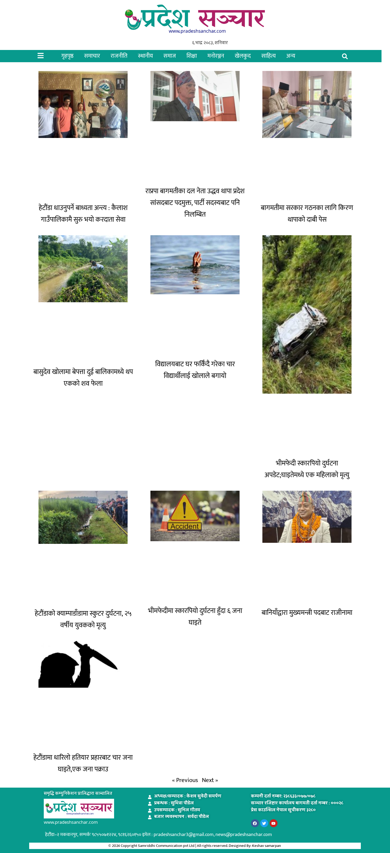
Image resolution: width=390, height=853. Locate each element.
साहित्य (268, 56)
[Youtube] (274, 823)
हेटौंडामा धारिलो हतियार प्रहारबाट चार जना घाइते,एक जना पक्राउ (83, 763)
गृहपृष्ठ (67, 56)
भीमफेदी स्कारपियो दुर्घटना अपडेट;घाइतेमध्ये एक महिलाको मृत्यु (307, 469)
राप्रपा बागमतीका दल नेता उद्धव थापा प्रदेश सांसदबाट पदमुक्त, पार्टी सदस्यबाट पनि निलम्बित (195, 203)
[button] (345, 56)
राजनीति (119, 56)
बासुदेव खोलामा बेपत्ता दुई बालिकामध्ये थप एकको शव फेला (83, 377)
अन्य (290, 56)
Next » (210, 780)
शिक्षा (192, 56)
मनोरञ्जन (215, 56)
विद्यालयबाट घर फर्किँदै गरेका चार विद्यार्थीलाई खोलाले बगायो (195, 370)
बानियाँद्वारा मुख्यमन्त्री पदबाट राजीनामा (307, 613)
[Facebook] (255, 823)
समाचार (92, 56)
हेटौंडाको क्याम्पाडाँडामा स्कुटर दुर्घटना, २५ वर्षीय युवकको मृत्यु (83, 619)
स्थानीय (145, 56)
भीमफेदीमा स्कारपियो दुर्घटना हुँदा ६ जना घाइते (195, 616)
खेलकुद (243, 56)
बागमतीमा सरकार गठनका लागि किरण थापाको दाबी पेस (307, 213)
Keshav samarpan (267, 845)
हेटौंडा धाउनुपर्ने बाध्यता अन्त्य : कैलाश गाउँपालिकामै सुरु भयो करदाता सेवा (83, 213)
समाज (169, 56)
